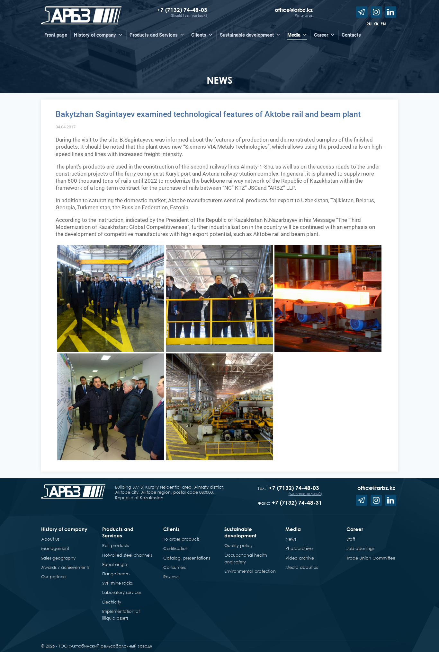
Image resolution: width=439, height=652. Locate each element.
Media (293, 529)
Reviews (171, 576)
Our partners (53, 576)
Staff (350, 539)
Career (354, 529)
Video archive (299, 558)
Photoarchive (299, 548)
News (290, 539)
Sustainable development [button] (247, 35)
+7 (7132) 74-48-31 (297, 502)
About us (50, 539)
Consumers (174, 567)
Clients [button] (198, 35)
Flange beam (116, 573)
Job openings (360, 548)
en (383, 23)
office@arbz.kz (294, 9)
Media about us (301, 567)
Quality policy (238, 545)
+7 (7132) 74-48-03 (182, 9)
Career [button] (321, 35)
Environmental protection (250, 571)
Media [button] (293, 35)
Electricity (111, 601)
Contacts (351, 35)
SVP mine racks (117, 583)
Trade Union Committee (370, 558)
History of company (64, 529)
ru (369, 23)
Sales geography (58, 558)
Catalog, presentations (186, 558)
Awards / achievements (65, 567)
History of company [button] (95, 35)
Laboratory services (121, 592)
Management (55, 548)
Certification (175, 548)
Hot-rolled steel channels (127, 555)
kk (376, 23)
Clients (171, 529)
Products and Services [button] (154, 35)
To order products (181, 539)
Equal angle (114, 564)
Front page (55, 35)
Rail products (115, 545)
